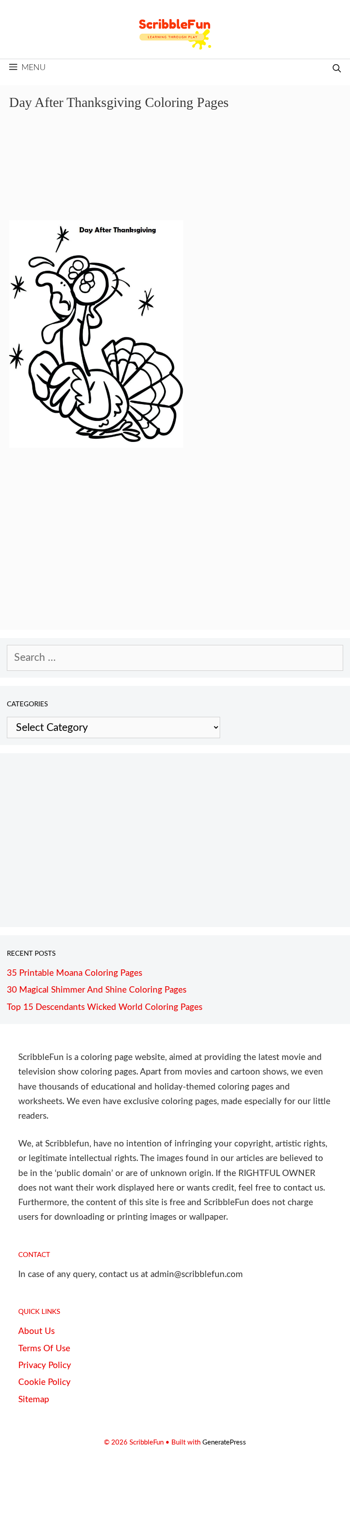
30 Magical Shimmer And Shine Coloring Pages (96, 990)
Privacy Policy (44, 1365)
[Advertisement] (175, 172)
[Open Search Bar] (337, 69)
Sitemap (33, 1399)
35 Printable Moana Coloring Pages (74, 973)
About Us (36, 1331)
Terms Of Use (44, 1348)
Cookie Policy (44, 1382)
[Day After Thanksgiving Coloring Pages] (96, 444)
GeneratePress (224, 1442)
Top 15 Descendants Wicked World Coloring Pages (104, 1007)
